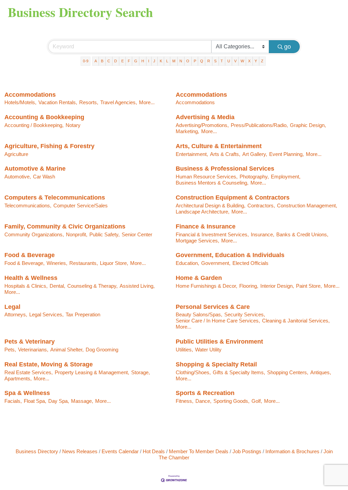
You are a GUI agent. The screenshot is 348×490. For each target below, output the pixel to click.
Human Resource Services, (207, 176)
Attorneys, (15, 314)
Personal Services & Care (213, 306)
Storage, (140, 372)
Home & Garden (199, 277)
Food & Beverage (29, 255)
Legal (12, 306)
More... (147, 102)
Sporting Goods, (231, 401)
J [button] (154, 61)
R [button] (208, 61)
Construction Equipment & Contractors (233, 197)
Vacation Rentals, (57, 102)
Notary (73, 125)
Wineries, (57, 263)
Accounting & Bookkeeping (44, 117)
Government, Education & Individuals (230, 255)
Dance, (203, 401)
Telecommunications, (27, 205)
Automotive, (17, 176)
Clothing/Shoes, (193, 372)
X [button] (249, 61)
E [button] (122, 61)
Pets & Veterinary (29, 341)
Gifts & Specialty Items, (239, 372)
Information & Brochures (292, 451)
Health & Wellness (30, 277)
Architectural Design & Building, (210, 205)
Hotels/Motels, (20, 102)
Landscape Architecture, (202, 212)
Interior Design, (277, 286)
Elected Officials (250, 263)
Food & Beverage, (24, 263)
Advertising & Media (205, 117)
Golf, (256, 401)
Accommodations (30, 94)
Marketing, (187, 131)
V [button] (235, 61)
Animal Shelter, (67, 349)
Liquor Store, (114, 263)
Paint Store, (309, 286)
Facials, (13, 401)
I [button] (148, 61)
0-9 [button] (85, 61)
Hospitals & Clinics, (26, 286)
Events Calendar (120, 451)
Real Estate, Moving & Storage (48, 364)
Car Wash (44, 176)
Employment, (285, 176)
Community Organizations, (34, 234)
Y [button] (256, 61)
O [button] (187, 61)
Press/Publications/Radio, (259, 125)
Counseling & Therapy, (92, 286)
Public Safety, (104, 234)
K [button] (161, 61)
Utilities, (184, 349)
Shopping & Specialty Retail (216, 364)
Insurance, (262, 234)
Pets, (10, 349)
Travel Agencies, (118, 102)
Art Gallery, (254, 154)
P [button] (195, 61)
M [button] (173, 61)
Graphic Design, (308, 125)
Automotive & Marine (35, 168)
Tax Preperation (83, 314)
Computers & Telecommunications (54, 197)
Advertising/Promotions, (202, 125)
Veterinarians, (33, 349)
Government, (215, 263)
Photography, (254, 176)
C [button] (108, 61)
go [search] (287, 46)
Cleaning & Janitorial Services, (296, 320)
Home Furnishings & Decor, (206, 286)
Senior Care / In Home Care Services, (218, 320)
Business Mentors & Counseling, (212, 183)
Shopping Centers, (287, 372)
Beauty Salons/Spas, (199, 314)
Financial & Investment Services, (212, 234)
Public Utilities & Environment (219, 341)
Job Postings (246, 451)
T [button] (222, 61)
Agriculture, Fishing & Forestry (49, 146)
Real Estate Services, (28, 372)
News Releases (80, 451)
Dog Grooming (102, 349)
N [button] (180, 61)
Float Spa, (35, 401)
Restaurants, (83, 263)
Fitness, (184, 401)
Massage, (82, 401)
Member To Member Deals (198, 451)
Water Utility (208, 349)
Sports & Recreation (205, 393)
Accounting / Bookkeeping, (34, 125)
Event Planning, (286, 154)
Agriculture (16, 154)
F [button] (129, 61)
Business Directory (37, 451)
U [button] (228, 61)
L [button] (167, 61)
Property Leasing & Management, (92, 372)
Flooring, (248, 286)
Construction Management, (307, 205)
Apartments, (18, 378)
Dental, (57, 286)
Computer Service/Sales (80, 205)
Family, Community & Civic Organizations (64, 226)
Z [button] (262, 61)
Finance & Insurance (206, 226)
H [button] (142, 61)
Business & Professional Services (225, 168)
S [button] (215, 61)
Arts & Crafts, (225, 154)
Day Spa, (58, 401)
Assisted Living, (137, 286)
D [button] (115, 61)
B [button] (102, 61)
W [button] (242, 61)
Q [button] (201, 61)
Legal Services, (46, 314)
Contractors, (261, 205)
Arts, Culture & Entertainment (219, 146)
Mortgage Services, (197, 240)
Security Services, (244, 314)
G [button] (135, 61)
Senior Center (137, 234)
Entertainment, (192, 154)
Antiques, (320, 372)
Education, (187, 263)
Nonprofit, (76, 234)
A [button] (95, 61)
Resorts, (88, 102)
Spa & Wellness (27, 393)
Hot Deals (154, 451)
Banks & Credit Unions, (302, 234)
